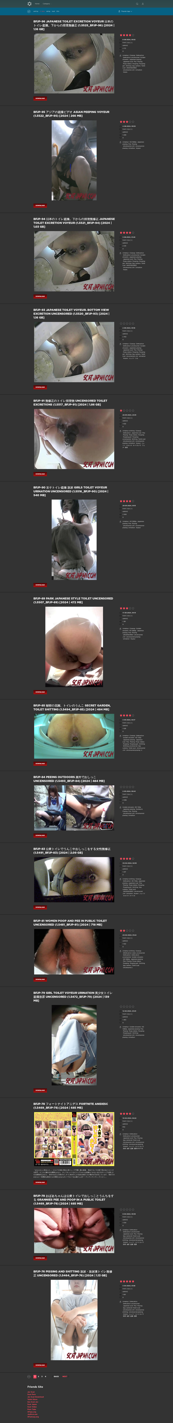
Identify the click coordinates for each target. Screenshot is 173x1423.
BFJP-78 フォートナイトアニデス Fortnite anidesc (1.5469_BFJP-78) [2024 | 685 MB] (70, 1106)
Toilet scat (141, 439)
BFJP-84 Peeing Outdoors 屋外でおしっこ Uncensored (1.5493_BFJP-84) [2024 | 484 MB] (69, 779)
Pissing (139, 61)
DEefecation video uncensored (134, 953)
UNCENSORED (131, 68)
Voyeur (138, 148)
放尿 (127, 1148)
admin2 (125, 45)
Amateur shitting (129, 430)
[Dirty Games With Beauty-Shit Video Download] (29, 4)
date (43, 11)
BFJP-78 (140, 1148)
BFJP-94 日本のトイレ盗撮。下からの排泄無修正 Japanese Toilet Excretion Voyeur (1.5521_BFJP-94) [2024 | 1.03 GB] (74, 223)
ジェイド (131, 358)
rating (48, 11)
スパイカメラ (136, 445)
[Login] (143, 4)
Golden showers (128, 737)
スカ (136, 358)
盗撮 (131, 1148)
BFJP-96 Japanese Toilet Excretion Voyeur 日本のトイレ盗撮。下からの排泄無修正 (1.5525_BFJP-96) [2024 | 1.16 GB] (73, 25)
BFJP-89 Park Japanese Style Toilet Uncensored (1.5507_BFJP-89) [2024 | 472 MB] (73, 600)
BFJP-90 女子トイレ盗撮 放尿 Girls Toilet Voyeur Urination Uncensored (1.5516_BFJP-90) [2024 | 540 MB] (70, 491)
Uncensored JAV (129, 70)
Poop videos (127, 63)
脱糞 (135, 1148)
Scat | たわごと (128, 42)
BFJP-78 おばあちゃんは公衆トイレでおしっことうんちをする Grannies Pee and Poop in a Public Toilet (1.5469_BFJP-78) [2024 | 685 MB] (73, 1200)
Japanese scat (128, 61)
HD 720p (138, 737)
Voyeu (125, 72)
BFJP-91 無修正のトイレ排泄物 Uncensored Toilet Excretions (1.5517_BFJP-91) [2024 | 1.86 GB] (70, 403)
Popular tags (125, 11)
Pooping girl (127, 437)
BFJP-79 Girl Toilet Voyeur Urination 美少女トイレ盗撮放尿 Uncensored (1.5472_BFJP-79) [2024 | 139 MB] (73, 997)
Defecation (140, 55)
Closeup (132, 55)
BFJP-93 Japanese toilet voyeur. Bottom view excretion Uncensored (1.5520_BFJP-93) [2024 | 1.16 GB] (71, 314)
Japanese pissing (135, 59)
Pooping (135, 63)
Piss (135, 61)
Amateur (126, 55)
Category (46, 3)
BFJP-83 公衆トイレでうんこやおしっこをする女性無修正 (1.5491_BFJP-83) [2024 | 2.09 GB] (72, 851)
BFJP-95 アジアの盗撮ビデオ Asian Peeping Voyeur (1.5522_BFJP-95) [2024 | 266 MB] (71, 114)
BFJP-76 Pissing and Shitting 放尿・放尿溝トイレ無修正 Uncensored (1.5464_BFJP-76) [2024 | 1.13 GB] (72, 1273)
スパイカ (132, 895)
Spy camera (136, 66)
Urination (138, 70)
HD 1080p (132, 142)
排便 (126, 447)
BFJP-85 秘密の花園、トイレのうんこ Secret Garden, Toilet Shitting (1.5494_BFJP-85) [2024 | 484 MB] (72, 707)
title (57, 11)
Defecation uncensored (131, 57)
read (53, 11)
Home (37, 3)
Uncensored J (128, 967)
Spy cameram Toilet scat (131, 1140)
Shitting (128, 66)
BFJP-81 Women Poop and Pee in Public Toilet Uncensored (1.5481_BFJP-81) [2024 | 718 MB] (70, 923)
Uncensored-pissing (133, 637)
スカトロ (129, 445)
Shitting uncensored (130, 746)
